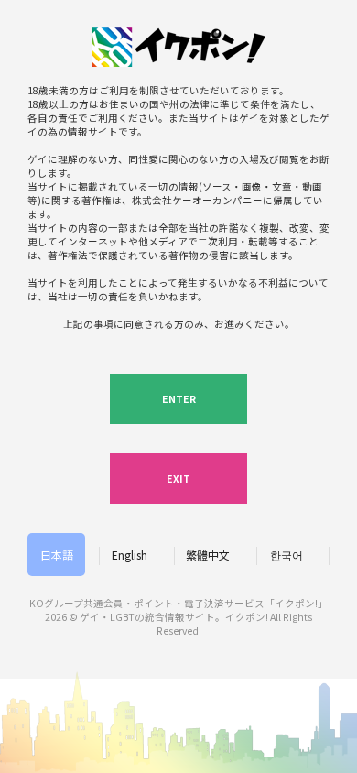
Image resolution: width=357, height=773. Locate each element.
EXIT (178, 478)
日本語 (56, 554)
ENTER (179, 399)
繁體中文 (208, 554)
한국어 (286, 554)
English (129, 554)
